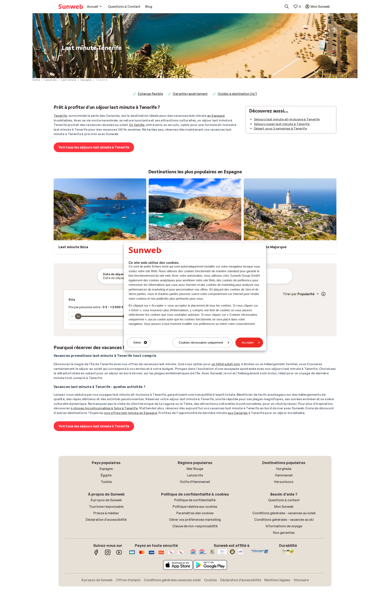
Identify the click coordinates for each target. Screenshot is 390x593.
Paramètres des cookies (195, 513)
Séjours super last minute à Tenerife (282, 124)
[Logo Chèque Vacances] (171, 554)
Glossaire (301, 580)
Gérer (137, 342)
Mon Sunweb (284, 507)
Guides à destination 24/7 (237, 94)
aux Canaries (238, 413)
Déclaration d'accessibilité (106, 520)
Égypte (106, 475)
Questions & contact (284, 500)
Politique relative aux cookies (195, 507)
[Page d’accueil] (70, 6)
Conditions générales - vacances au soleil (283, 513)
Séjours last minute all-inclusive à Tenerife (287, 119)
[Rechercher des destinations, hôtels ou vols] (287, 6)
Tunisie (106, 482)
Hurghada (283, 469)
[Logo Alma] (161, 554)
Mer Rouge (195, 469)
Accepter (248, 342)
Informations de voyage (284, 526)
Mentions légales (277, 580)
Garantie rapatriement (190, 94)
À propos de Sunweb (106, 500)
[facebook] (96, 554)
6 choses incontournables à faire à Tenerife (104, 408)
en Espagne (216, 116)
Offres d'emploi (128, 580)
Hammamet (284, 475)
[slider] (78, 316)
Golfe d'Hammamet (195, 482)
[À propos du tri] (323, 294)
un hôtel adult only (225, 364)
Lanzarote (195, 475)
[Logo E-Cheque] (181, 554)
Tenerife (60, 116)
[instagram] (107, 554)
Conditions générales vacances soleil (172, 580)
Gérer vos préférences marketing (195, 520)
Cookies (210, 580)
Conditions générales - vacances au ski (284, 520)
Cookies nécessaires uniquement (201, 342)
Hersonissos (284, 482)
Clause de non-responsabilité (195, 526)
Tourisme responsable (106, 507)
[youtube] (119, 554)
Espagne (106, 469)
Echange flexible (150, 94)
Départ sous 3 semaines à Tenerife (280, 128)
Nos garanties (284, 533)
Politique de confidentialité (195, 500)
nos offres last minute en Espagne (130, 413)
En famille (137, 125)
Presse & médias (106, 513)
